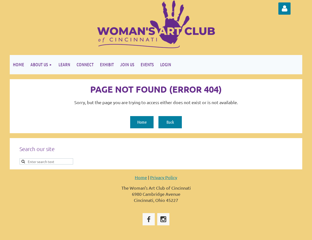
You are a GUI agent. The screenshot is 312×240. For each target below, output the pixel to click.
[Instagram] (163, 219)
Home (142, 122)
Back (170, 122)
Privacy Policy (163, 177)
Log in (284, 8)
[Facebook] (149, 219)
